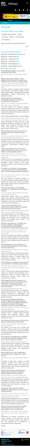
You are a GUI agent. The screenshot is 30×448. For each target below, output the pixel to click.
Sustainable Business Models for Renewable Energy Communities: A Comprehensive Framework (12, 99)
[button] (19, 10)
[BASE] (11, 432)
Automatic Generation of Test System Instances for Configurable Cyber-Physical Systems (14, 189)
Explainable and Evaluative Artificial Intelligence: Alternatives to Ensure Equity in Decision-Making (14, 389)
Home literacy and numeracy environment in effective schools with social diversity (15, 321)
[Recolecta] (6, 434)
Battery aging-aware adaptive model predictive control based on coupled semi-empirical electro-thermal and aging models (14, 80)
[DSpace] (25, 439)
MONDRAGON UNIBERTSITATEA (6, 440)
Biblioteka (4, 443)
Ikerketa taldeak (20, 37)
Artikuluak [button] (5, 23)
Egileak (20, 34)
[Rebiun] (27, 432)
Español (15, 20)
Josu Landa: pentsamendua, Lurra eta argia (14, 116)
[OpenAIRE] (4, 432)
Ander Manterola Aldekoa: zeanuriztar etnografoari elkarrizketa (13, 71)
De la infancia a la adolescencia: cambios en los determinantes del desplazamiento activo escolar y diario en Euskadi (14, 337)
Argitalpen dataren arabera (9, 34)
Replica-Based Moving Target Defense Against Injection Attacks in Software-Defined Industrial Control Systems (13, 371)
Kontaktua (3, 444)
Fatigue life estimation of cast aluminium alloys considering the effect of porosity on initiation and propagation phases (14, 150)
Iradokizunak (10, 444)
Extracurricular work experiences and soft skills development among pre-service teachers (14, 132)
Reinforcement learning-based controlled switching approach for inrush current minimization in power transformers (13, 407)
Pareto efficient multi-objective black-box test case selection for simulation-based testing (15, 263)
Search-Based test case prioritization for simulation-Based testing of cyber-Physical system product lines (14, 245)
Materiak (12, 37)
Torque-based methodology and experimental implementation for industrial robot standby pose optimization (14, 206)
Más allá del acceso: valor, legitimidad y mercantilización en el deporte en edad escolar (13, 354)
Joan (26, 46)
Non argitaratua (6, 39)
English (20, 20)
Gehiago (3, 426)
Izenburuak (5, 37)
